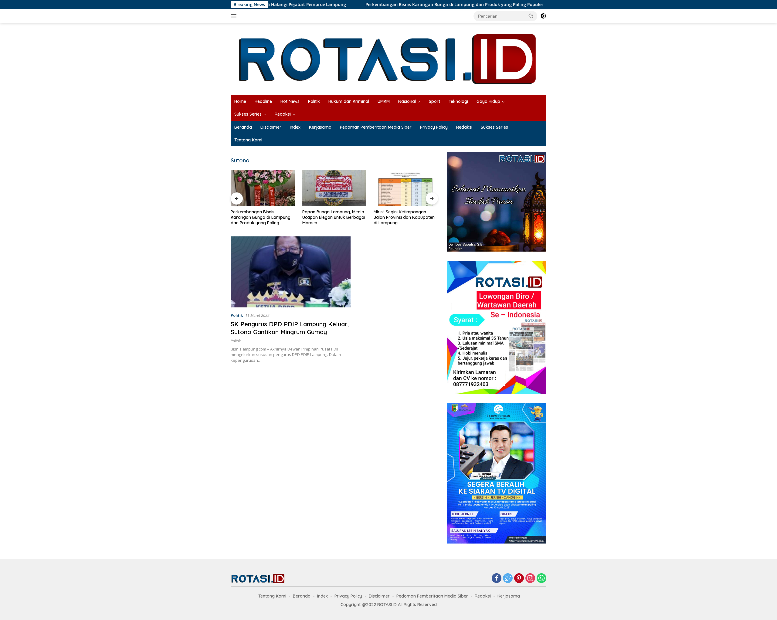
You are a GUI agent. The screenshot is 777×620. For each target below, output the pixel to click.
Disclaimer (270, 127)
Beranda (243, 127)
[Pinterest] (519, 578)
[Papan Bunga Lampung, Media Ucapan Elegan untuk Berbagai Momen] (263, 188)
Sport (434, 101)
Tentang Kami (248, 140)
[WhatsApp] (541, 578)
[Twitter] (508, 578)
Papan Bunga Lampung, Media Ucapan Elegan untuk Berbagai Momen (262, 217)
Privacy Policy (434, 127)
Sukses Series (248, 114)
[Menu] (235, 16)
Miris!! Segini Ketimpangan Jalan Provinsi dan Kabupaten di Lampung (332, 217)
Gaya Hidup (488, 101)
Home (240, 101)
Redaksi (283, 114)
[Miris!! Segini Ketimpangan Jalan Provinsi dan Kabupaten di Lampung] (334, 188)
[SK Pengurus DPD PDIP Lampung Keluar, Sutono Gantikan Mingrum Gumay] (291, 271)
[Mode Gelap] (543, 16)
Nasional (407, 101)
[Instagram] (530, 578)
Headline (263, 101)
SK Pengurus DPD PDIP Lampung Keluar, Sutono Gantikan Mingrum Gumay (290, 328)
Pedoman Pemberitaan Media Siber (376, 127)
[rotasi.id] (388, 58)
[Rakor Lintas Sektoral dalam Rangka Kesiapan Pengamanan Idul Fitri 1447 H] (406, 188)
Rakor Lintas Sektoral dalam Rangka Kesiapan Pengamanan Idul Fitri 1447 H (406, 217)
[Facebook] (496, 578)
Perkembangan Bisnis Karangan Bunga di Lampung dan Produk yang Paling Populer (418, 4)
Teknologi (458, 101)
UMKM (384, 101)
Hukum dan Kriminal (348, 101)
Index (295, 127)
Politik (314, 101)
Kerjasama (320, 127)
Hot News (290, 101)
